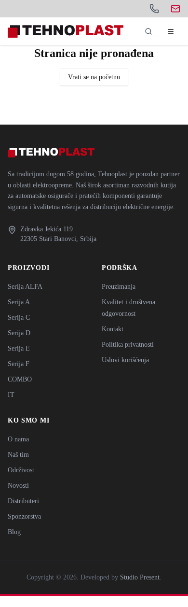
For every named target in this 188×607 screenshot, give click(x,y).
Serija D (19, 333)
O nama (18, 439)
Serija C (19, 317)
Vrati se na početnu (94, 77)
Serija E (19, 348)
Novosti (18, 485)
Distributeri (23, 501)
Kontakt (112, 329)
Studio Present (140, 577)
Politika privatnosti (128, 344)
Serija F (18, 363)
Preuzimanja (118, 286)
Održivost (21, 470)
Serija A (19, 302)
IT (11, 394)
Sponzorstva (24, 516)
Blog (14, 532)
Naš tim (18, 454)
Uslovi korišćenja (125, 360)
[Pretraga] (148, 31)
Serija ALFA (25, 286)
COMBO (20, 379)
